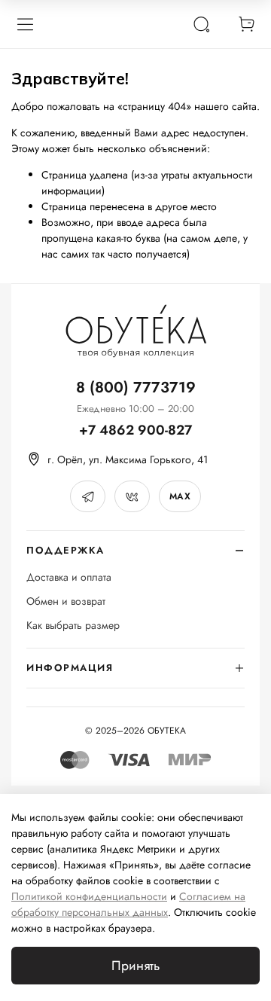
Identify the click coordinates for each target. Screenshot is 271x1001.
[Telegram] (87, 496)
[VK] (132, 496)
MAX (179, 496)
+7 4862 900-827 (135, 430)
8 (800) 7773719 (136, 387)
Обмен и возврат (65, 601)
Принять (135, 965)
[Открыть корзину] (246, 24)
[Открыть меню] (25, 24)
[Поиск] (201, 24)
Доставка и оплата (68, 577)
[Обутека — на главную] (135, 331)
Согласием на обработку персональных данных (128, 904)
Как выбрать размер (73, 625)
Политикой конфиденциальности (89, 896)
